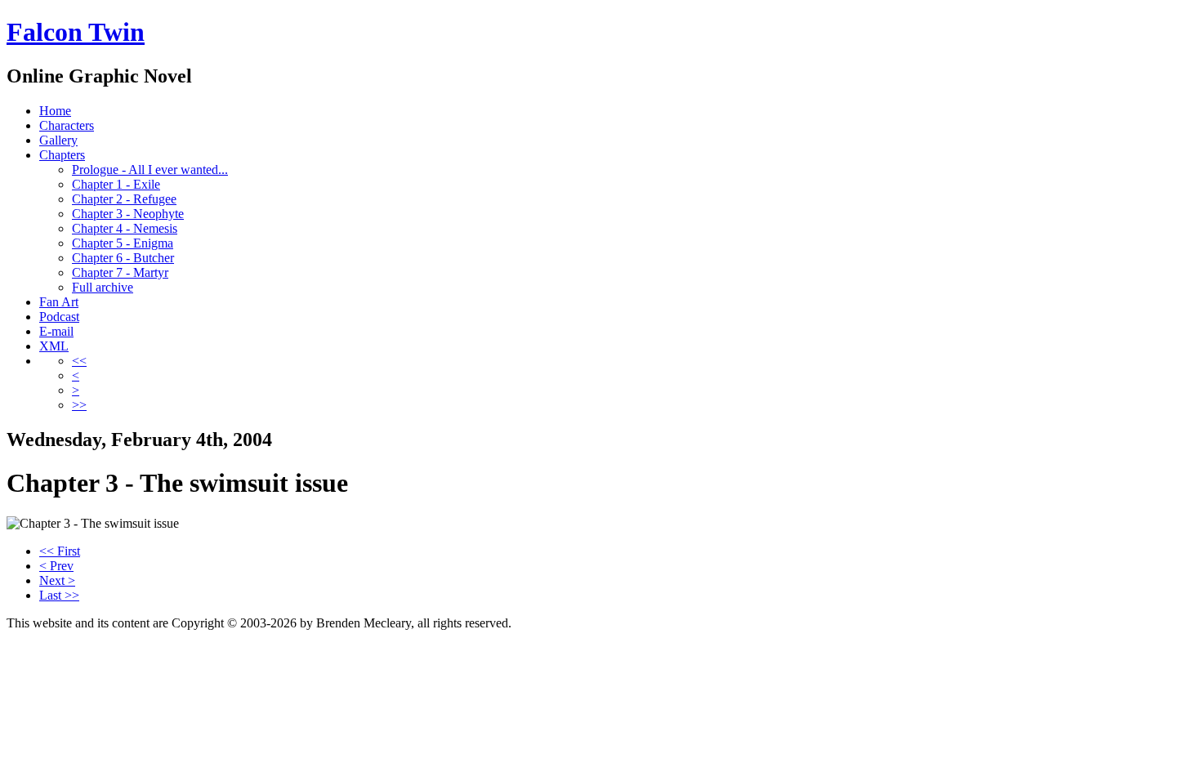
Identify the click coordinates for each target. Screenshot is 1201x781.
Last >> (59, 595)
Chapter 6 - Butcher (123, 258)
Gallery (58, 140)
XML (54, 346)
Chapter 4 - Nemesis (124, 228)
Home (55, 111)
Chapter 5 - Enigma (122, 243)
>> (79, 405)
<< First (59, 551)
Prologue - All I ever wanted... (150, 169)
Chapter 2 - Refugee (124, 199)
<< (79, 361)
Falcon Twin (76, 32)
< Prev (56, 566)
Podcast (59, 317)
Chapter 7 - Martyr (120, 272)
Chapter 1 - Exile (116, 184)
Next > (57, 580)
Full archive (102, 287)
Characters (66, 125)
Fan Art (58, 302)
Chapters (62, 155)
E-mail (56, 331)
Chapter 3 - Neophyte (128, 214)
